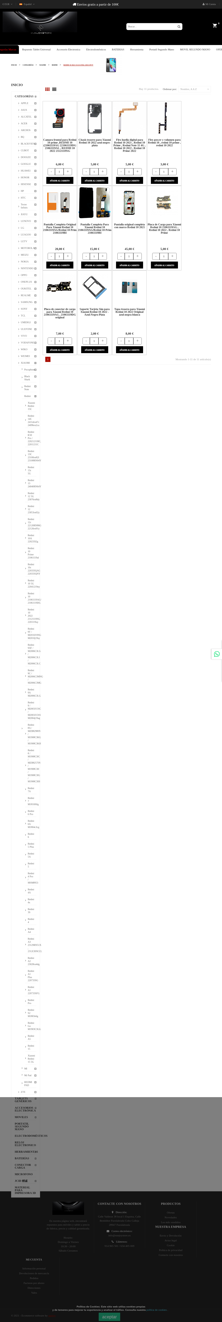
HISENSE (26, 184)
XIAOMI (25, 363)
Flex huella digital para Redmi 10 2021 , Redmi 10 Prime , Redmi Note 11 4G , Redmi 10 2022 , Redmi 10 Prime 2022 (129, 145)
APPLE (24, 103)
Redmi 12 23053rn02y (32, 509)
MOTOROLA (28, 248)
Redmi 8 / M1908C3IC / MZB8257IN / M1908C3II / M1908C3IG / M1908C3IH (32, 766)
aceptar (109, 1316)
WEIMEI (25, 356)
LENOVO (26, 221)
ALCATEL (26, 116)
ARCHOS (26, 130)
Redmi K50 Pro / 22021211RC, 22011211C (32, 438)
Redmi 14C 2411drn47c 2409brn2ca (32, 421)
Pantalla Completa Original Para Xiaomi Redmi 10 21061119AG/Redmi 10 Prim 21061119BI (59, 228)
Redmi (27, 396)
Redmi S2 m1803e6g (32, 1013)
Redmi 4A (31, 891)
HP (22, 191)
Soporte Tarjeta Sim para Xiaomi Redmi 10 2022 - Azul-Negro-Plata (95, 312)
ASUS (24, 110)
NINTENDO (27, 268)
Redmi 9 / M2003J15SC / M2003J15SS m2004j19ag (32, 710)
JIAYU (24, 214)
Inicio (17, 84)
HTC (23, 197)
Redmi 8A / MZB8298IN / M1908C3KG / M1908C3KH (32, 734)
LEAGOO (26, 234)
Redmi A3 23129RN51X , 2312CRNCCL (32, 945)
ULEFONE (26, 329)
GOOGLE (26, 164)
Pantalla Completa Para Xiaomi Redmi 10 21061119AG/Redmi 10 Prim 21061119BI (94, 228)
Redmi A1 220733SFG (32, 990)
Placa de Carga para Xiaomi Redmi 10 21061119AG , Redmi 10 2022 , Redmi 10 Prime (164, 228)
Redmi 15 (31, 1047)
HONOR (25, 177)
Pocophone (29, 369)
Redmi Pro (31, 1002)
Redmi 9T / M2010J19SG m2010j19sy (32, 633)
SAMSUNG (27, 302)
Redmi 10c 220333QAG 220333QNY (32, 569)
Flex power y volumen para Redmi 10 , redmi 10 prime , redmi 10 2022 (164, 142)
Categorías (24, 96)
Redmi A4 (31, 930)
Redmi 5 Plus (31, 845)
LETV (24, 241)
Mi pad (27, 1075)
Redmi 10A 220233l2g (32, 538)
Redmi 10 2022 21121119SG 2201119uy (32, 615)
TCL (23, 315)
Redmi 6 (31, 835)
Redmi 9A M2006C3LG (32, 692)
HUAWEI (26, 170)
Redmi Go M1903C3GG (32, 1026)
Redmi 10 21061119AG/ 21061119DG (32, 598)
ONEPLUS (26, 282)
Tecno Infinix (24, 206)
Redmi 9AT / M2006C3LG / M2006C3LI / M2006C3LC (32, 654)
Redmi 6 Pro (31, 812)
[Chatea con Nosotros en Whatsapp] (217, 654)
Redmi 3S (31, 911)
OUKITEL (26, 288)
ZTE (23, 1092)
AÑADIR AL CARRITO (60, 181)
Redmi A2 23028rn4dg (32, 961)
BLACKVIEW (28, 143)
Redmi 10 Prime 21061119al (32, 553)
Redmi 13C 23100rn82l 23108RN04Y (32, 456)
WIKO (24, 349)
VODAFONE (27, 342)
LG (22, 228)
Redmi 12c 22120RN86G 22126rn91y (32, 524)
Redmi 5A (31, 855)
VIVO (24, 336)
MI (25, 1068)
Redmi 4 (31, 921)
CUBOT (25, 150)
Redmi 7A (31, 790)
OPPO (24, 275)
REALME (26, 295)
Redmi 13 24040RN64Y (32, 483)
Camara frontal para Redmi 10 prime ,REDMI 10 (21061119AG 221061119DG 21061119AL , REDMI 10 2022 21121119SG (59, 145)
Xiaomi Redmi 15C (31, 406)
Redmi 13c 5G (31, 470)
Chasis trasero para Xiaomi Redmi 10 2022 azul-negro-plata (95, 142)
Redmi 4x (31, 901)
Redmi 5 (31, 865)
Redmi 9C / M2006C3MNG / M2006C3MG (32, 676)
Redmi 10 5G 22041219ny (32, 583)
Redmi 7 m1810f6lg (32, 801)
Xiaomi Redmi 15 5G (31, 1058)
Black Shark (27, 378)
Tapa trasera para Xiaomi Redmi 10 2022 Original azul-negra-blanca (129, 312)
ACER (24, 123)
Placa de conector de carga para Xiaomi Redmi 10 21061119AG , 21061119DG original (60, 313)
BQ (22, 137)
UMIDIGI (26, 322)
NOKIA (25, 261)
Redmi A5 (31, 1037)
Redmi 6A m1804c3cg (32, 824)
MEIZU (25, 255)
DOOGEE (26, 157)
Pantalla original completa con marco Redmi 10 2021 (129, 226)
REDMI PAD (28, 1084)
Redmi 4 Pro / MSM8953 (32, 878)
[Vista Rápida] (55, 118)
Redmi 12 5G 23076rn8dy (32, 496)
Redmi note (27, 388)
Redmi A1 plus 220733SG (32, 976)
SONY (24, 309)
